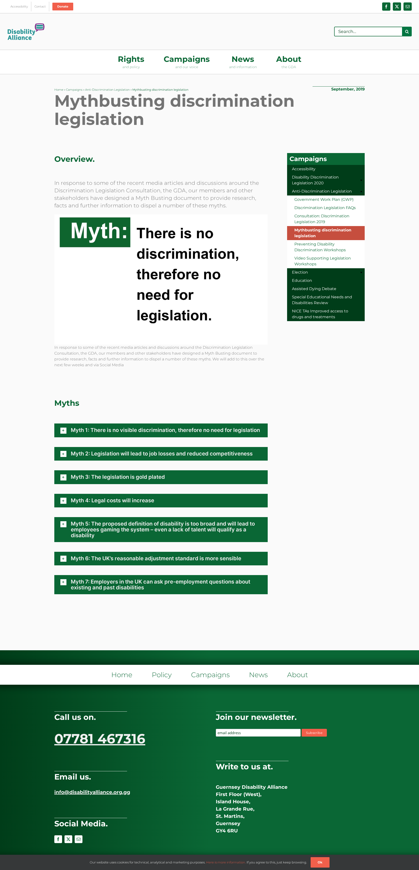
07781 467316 (99, 739)
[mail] (78, 839)
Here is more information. (226, 862)
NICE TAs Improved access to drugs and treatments (320, 314)
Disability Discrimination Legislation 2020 (315, 180)
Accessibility (303, 169)
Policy (162, 675)
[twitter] (68, 839)
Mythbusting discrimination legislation (322, 233)
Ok (320, 862)
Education (302, 280)
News (258, 675)
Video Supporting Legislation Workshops (322, 261)
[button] (161, 430)
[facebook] (58, 839)
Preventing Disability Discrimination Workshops (320, 247)
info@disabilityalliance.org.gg (92, 792)
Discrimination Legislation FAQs (325, 207)
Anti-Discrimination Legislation (107, 89)
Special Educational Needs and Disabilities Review (322, 300)
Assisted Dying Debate (314, 288)
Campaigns (74, 89)
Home (58, 89)
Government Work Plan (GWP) (324, 199)
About (297, 675)
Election (300, 272)
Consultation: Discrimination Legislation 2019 (321, 219)
